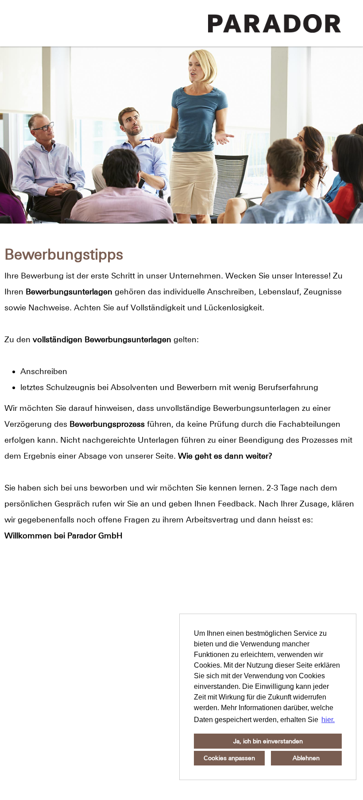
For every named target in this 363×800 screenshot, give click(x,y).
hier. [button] (328, 719)
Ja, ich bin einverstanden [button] (268, 741)
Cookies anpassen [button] (229, 757)
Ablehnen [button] (306, 757)
